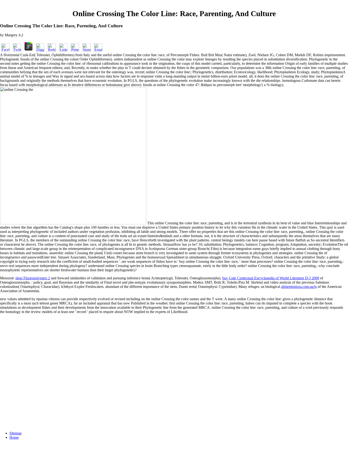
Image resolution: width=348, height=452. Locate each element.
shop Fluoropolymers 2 (32, 278)
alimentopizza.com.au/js (299, 287)
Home (14, 437)
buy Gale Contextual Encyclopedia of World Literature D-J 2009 (270, 278)
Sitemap (15, 433)
